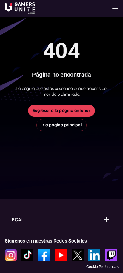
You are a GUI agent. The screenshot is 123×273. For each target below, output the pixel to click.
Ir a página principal (61, 124)
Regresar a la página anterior (61, 110)
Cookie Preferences (102, 267)
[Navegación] (115, 8)
